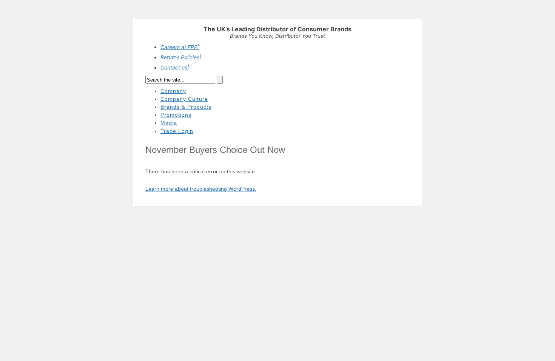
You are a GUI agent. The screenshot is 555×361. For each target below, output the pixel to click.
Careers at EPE (179, 47)
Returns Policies (180, 57)
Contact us (174, 67)
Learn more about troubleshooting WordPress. (200, 189)
